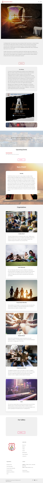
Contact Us (24, 456)
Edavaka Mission (9, 470)
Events (23, 450)
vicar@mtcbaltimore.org (29, 467)
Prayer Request (25, 454)
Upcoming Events (9, 152)
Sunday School (9, 464)
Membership (24, 452)
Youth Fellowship (9, 466)
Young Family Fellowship (11, 468)
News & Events (10, 154)
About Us (24, 445)
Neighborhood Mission (10, 471)
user (6, 154)
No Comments (16, 154)
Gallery (23, 448)
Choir (7, 473)
